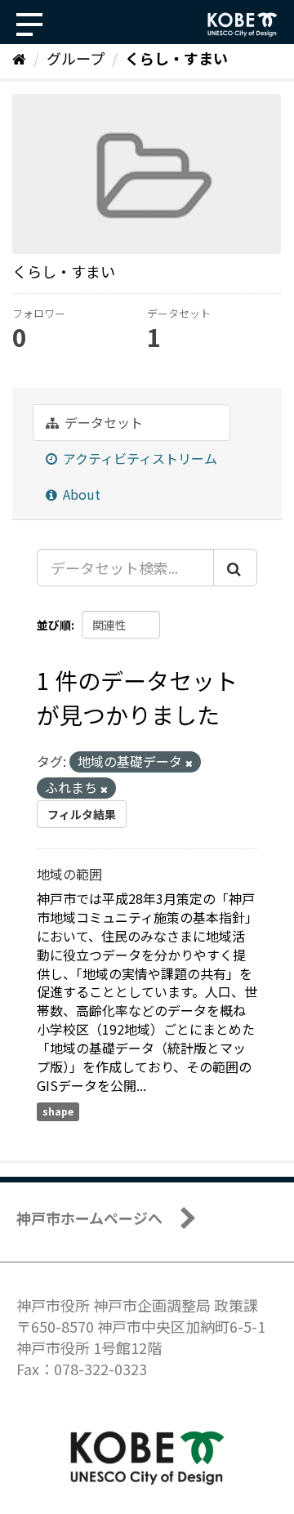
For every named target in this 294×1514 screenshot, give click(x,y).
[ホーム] (19, 58)
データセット (102, 422)
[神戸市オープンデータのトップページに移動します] (242, 24)
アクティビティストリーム (138, 458)
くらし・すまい (176, 58)
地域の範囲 (69, 874)
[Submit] (235, 567)
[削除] (189, 762)
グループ (76, 58)
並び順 (54, 625)
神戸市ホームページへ (89, 1217)
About (80, 494)
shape (58, 1111)
